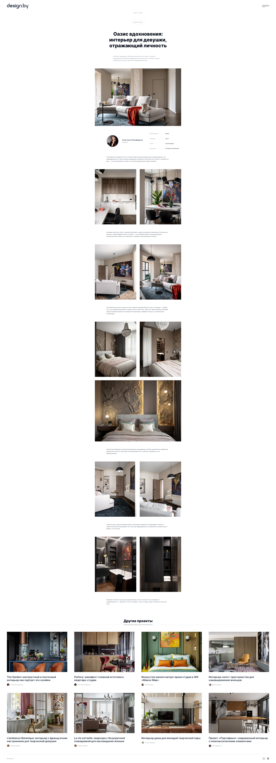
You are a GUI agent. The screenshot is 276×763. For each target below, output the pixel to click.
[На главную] (17, 6)
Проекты (141, 12)
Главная (135, 12)
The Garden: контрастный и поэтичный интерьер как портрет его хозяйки (31, 678)
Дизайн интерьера (138, 22)
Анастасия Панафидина (132, 140)
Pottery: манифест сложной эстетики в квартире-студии (99, 678)
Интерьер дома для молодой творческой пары (171, 738)
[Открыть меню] (265, 6)
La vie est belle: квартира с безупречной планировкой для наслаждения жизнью (99, 740)
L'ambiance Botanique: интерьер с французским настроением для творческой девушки (37, 740)
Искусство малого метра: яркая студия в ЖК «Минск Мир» (170, 678)
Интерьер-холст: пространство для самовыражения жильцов (231, 678)
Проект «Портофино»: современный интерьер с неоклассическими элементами (238, 740)
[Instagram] (264, 759)
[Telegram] (268, 759)
